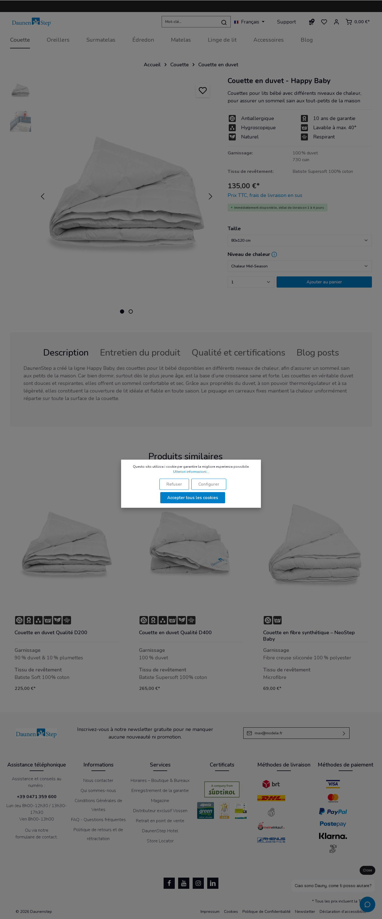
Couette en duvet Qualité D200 (51, 632)
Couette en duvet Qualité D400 (175, 632)
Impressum (210, 911)
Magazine (160, 801)
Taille (234, 228)
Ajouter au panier (324, 282)
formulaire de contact (36, 837)
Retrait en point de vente (160, 821)
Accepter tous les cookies (192, 497)
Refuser (174, 484)
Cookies (231, 911)
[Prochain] (210, 196)
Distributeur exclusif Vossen (160, 811)
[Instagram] (198, 883)
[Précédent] (42, 196)
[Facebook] (169, 883)
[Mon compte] (336, 21)
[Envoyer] (344, 733)
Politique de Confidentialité (266, 911)
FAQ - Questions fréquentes (98, 820)
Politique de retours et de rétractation (98, 834)
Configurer (208, 484)
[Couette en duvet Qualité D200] (67, 546)
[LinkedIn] (212, 883)
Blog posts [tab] (317, 353)
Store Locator (160, 841)
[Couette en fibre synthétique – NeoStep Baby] (315, 546)
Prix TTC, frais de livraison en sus (265, 195)
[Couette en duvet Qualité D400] (191, 546)
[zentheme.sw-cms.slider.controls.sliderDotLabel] (122, 311)
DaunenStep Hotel (160, 831)
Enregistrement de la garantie (160, 791)
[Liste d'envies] (324, 21)
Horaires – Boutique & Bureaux (160, 780)
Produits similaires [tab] (185, 456)
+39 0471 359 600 (36, 797)
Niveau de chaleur (249, 254)
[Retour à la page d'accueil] (31, 22)
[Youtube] (183, 883)
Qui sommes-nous (98, 791)
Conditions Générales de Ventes (98, 805)
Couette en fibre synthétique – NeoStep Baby (309, 635)
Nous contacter (98, 780)
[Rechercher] (224, 22)
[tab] (66, 352)
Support (286, 21)
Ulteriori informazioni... (191, 471)
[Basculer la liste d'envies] (203, 90)
